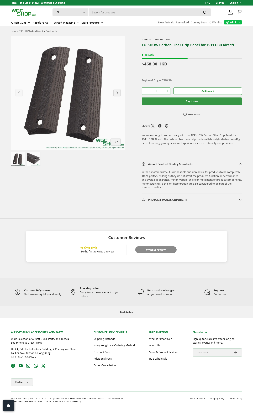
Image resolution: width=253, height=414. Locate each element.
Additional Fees (103, 358)
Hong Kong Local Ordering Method (114, 345)
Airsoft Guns (18, 22)
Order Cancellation (105, 365)
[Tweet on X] (152, 125)
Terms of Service (197, 398)
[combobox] (131, 12)
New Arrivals (166, 22)
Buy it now (192, 101)
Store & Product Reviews (163, 352)
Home (13, 31)
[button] (240, 12)
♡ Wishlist (215, 22)
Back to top (126, 312)
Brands (220, 2)
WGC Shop (22, 398)
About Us (154, 345)
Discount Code (102, 352)
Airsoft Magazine (64, 22)
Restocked (182, 22)
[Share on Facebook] (159, 125)
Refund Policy (236, 398)
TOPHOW (146, 39)
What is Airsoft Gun (160, 338)
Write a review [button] (156, 250)
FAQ (207, 2)
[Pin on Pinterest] (166, 125)
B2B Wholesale (158, 358)
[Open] (8, 405)
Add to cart (208, 90)
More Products (90, 22)
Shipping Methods (104, 338)
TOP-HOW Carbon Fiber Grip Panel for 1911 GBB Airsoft (38, 31)
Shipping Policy (217, 398)
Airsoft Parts (40, 22)
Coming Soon (199, 22)
